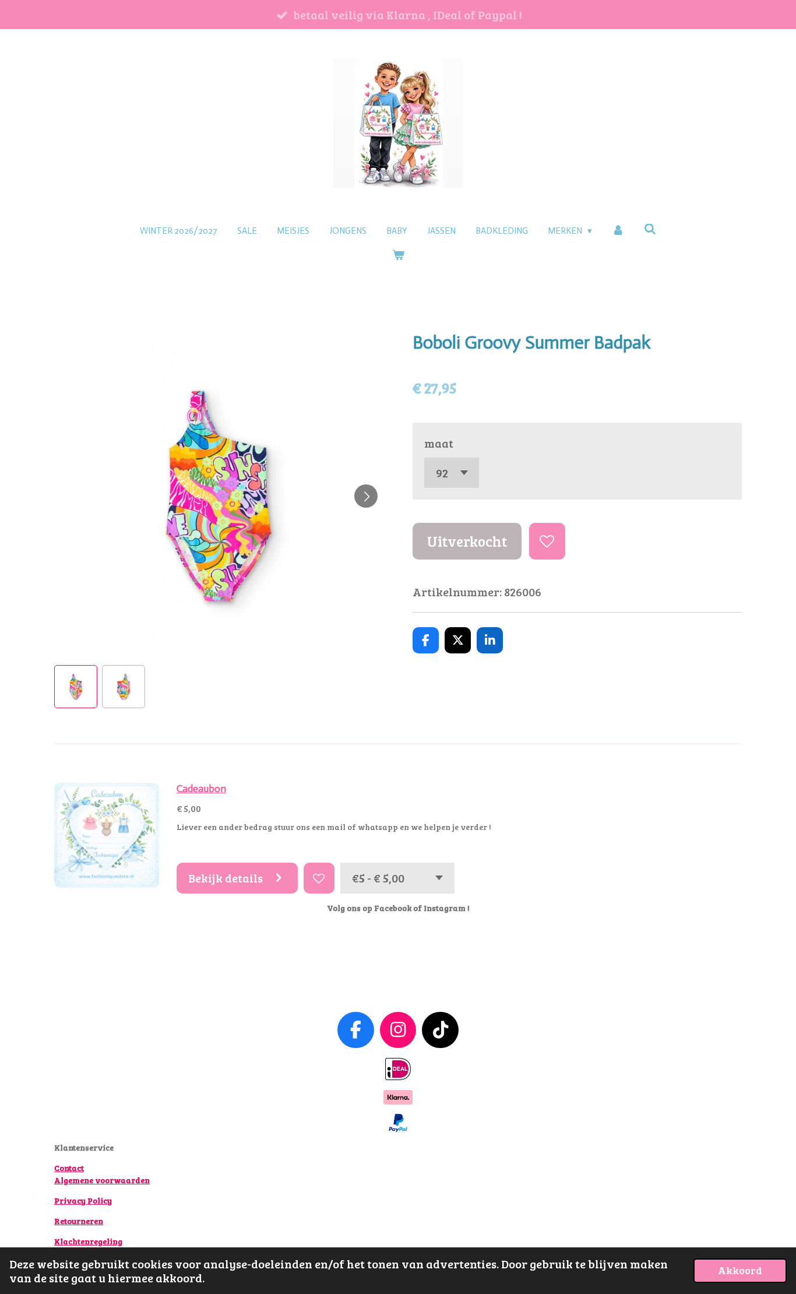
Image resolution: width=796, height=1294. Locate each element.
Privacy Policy (83, 1200)
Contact (69, 1167)
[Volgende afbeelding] (366, 496)
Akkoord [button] (740, 1270)
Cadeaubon (201, 789)
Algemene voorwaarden (102, 1180)
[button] (75, 686)
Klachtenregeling (88, 1241)
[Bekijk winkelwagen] (398, 255)
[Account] (618, 231)
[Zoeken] (650, 229)
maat (438, 443)
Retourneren (78, 1220)
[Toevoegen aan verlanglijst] (547, 541)
